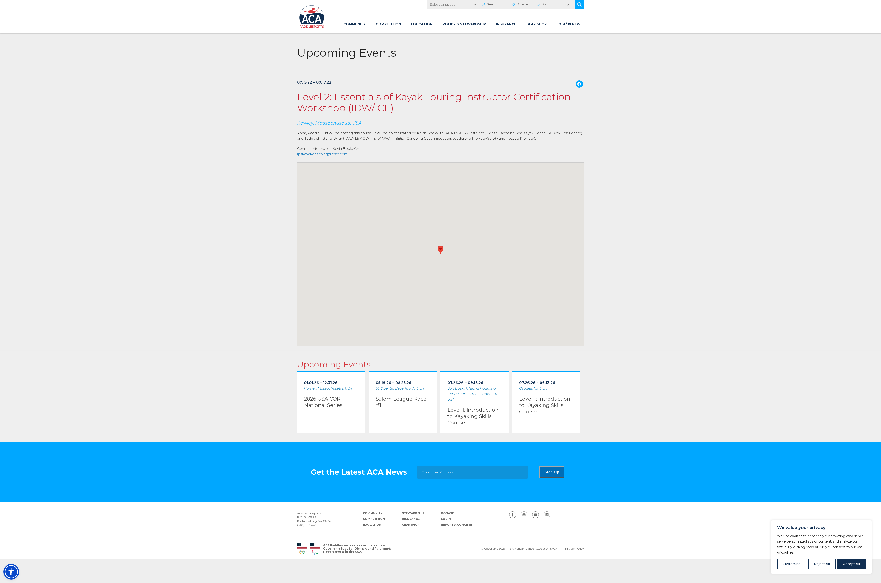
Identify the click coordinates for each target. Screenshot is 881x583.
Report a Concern (456, 524)
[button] (579, 4)
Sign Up (551, 472)
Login (566, 4)
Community (354, 24)
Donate (522, 4)
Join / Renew (568, 24)
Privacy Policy (574, 548)
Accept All (851, 564)
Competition (388, 24)
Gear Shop (495, 4)
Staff (545, 4)
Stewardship (413, 513)
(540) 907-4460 (307, 525)
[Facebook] (579, 84)
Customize (791, 564)
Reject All (822, 564)
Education (421, 24)
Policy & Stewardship (464, 24)
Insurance (506, 24)
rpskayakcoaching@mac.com (322, 154)
